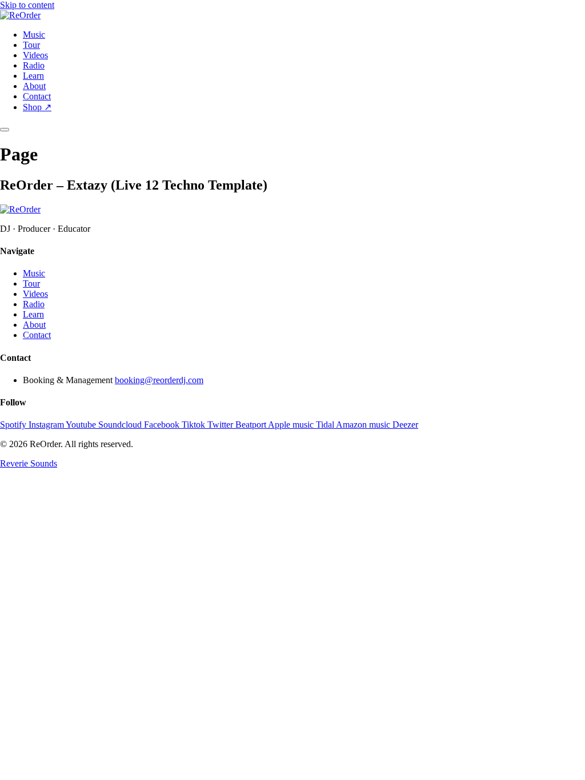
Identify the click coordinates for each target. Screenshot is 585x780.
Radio (34, 65)
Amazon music (364, 424)
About (34, 86)
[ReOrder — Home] (20, 15)
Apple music (292, 424)
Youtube (82, 424)
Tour (31, 45)
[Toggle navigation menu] (4, 129)
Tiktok (194, 424)
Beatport (251, 424)
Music (34, 34)
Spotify (14, 424)
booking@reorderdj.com (159, 380)
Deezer (405, 424)
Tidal (326, 424)
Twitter (221, 424)
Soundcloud (121, 424)
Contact (37, 96)
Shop (37, 107)
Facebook (163, 424)
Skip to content (27, 5)
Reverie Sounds (28, 463)
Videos (35, 55)
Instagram (47, 424)
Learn (33, 76)
